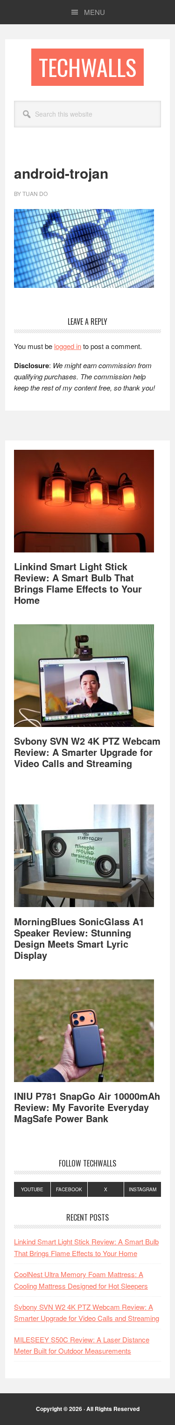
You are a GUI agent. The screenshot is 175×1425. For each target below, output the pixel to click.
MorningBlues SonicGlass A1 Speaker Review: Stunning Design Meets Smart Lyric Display (79, 938)
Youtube (32, 1189)
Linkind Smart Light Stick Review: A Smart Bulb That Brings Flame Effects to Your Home (78, 583)
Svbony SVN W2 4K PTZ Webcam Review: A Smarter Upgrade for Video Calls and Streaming (87, 752)
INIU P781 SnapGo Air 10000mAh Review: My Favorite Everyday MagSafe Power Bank (87, 1107)
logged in (67, 346)
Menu (94, 12)
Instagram (142, 1189)
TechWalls (87, 67)
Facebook (69, 1189)
